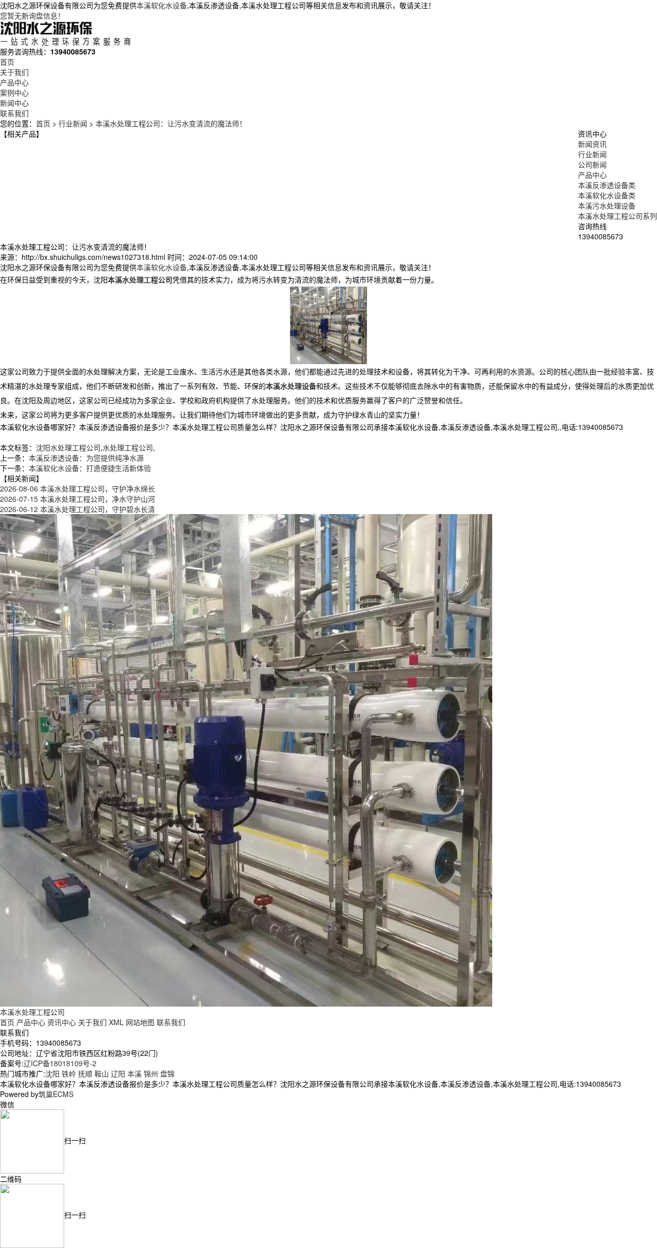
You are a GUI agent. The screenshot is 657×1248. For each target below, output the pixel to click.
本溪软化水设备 (162, 5)
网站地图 (140, 1022)
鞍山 (101, 1073)
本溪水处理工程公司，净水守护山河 (77, 499)
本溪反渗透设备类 (606, 185)
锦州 (151, 1073)
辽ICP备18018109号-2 (60, 1063)
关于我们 (14, 72)
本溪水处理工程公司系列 (617, 216)
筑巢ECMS (55, 1094)
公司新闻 (592, 164)
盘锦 (167, 1073)
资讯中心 (61, 1022)
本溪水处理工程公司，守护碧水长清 (77, 509)
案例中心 (14, 92)
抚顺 (85, 1073)
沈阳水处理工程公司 (68, 447)
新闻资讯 (592, 144)
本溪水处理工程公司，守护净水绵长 (77, 488)
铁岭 (69, 1073)
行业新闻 (73, 123)
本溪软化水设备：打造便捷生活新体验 (90, 468)
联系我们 (14, 113)
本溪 (134, 1073)
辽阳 (118, 1073)
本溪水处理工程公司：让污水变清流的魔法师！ (170, 123)
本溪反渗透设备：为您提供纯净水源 (86, 457)
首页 (7, 61)
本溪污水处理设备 (606, 205)
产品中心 (14, 82)
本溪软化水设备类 (606, 195)
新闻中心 (14, 103)
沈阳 (52, 1073)
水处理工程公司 (128, 447)
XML (116, 1022)
